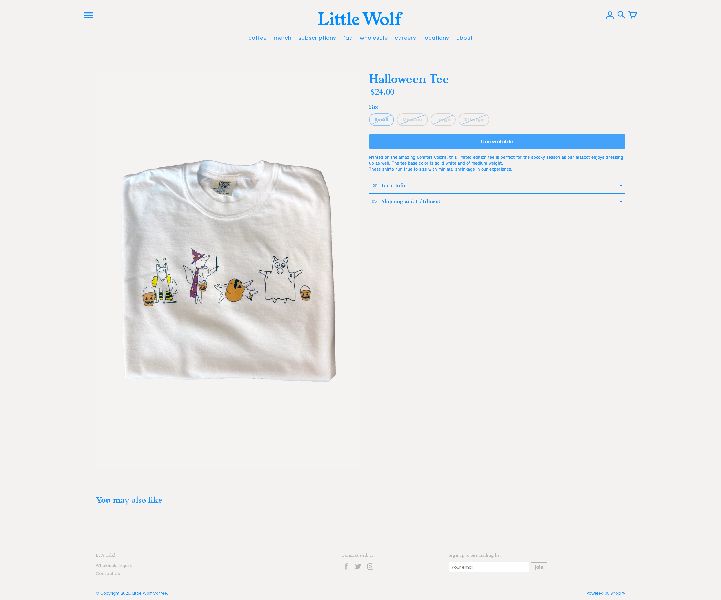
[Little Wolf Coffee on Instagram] (370, 570)
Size (374, 106)
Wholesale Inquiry (114, 565)
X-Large (474, 119)
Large (443, 119)
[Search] (621, 15)
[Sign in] (610, 15)
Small (381, 119)
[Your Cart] (632, 15)
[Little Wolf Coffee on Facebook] (346, 570)
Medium (412, 119)
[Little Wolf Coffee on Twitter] (358, 570)
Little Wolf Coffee (149, 593)
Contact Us (108, 573)
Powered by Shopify (606, 593)
